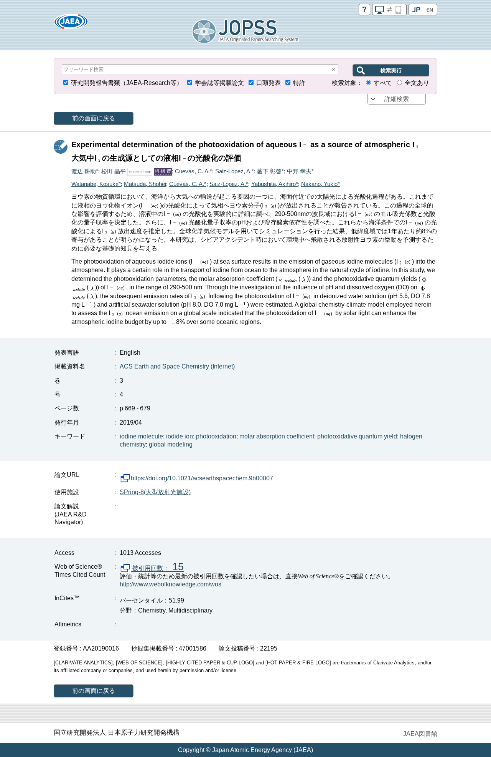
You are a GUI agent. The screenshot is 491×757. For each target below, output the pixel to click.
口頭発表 (268, 83)
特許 (299, 83)
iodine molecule (141, 436)
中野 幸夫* (300, 171)
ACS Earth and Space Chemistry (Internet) (177, 366)
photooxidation (216, 436)
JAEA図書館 (420, 733)
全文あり (417, 83)
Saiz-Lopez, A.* (234, 171)
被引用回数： (157, 568)
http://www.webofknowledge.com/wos (170, 584)
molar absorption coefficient (276, 436)
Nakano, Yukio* (320, 184)
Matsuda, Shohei (145, 184)
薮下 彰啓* (270, 171)
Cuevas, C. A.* (193, 171)
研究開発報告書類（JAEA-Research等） (127, 83)
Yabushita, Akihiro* (274, 184)
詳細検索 (396, 99)
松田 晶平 (113, 171)
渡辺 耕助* (84, 171)
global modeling (171, 444)
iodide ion (179, 436)
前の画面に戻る (93, 118)
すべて (383, 83)
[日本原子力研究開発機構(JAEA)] (71, 24)
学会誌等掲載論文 (219, 83)
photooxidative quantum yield (357, 436)
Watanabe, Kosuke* (96, 184)
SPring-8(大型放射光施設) (155, 492)
